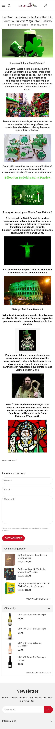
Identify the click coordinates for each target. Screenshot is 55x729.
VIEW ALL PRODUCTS (37, 599)
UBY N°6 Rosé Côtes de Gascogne (30, 644)
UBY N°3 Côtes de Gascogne (32, 614)
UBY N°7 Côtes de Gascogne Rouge (32, 658)
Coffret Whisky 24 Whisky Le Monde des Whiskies (32, 570)
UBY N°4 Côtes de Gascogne (32, 629)
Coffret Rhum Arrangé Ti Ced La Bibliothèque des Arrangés (33, 584)
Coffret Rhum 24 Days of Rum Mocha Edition (32, 556)
